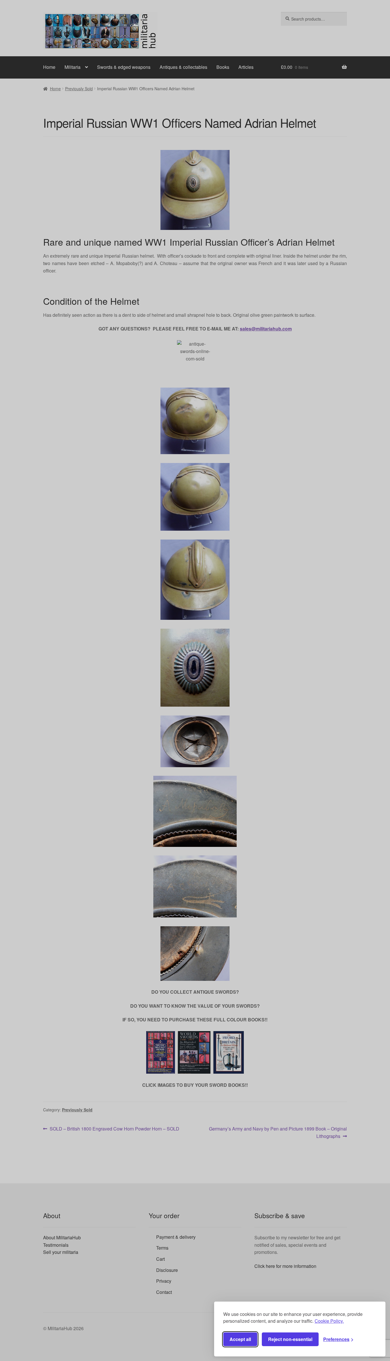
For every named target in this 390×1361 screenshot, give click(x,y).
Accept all (240, 1339)
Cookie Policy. (329, 1321)
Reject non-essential (290, 1339)
